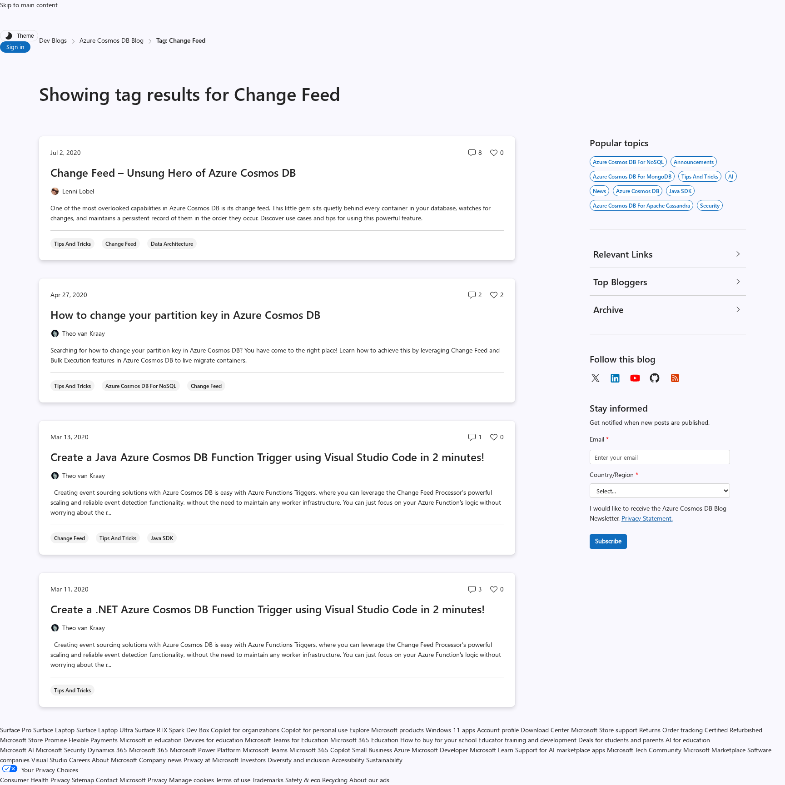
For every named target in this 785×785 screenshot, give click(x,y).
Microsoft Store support (604, 729)
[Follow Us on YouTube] (635, 378)
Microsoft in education (150, 739)
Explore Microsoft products (386, 729)
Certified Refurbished (733, 729)
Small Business (372, 749)
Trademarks (267, 779)
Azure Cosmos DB (637, 190)
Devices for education (213, 739)
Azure (402, 749)
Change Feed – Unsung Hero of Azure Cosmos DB (173, 172)
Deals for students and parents (621, 739)
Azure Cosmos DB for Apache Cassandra (641, 205)
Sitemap (83, 779)
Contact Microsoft (121, 779)
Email (599, 439)
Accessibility (348, 759)
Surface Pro (15, 729)
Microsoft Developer (440, 749)
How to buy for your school (438, 739)
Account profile (498, 729)
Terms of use (233, 779)
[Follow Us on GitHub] (655, 378)
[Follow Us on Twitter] (595, 378)
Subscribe (608, 541)
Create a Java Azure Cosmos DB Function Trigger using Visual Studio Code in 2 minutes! (267, 456)
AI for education (688, 739)
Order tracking (682, 729)
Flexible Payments (93, 739)
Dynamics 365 (107, 749)
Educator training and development (527, 739)
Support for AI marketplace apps (560, 749)
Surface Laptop (54, 729)
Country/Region (614, 474)
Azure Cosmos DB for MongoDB (632, 176)
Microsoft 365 (148, 749)
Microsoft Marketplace (714, 749)
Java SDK (680, 190)
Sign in (15, 46)
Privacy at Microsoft (211, 759)
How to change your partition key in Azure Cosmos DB (185, 314)
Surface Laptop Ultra (104, 729)
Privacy (158, 779)
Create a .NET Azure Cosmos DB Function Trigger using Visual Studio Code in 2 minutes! (267, 608)
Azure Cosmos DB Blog (111, 40)
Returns (650, 729)
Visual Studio (49, 759)
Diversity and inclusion (299, 759)
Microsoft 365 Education (364, 739)
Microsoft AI (17, 749)
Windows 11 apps (450, 729)
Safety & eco (302, 779)
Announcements (694, 161)
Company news (160, 759)
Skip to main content (29, 4)
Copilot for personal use (314, 729)
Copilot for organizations (245, 729)
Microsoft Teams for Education (286, 739)
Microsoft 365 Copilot (319, 749)
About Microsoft (114, 759)
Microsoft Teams (265, 749)
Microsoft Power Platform (205, 749)
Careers (79, 759)
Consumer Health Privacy (35, 779)
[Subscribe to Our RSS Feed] (675, 378)
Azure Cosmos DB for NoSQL (628, 161)
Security (710, 205)
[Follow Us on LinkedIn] (615, 378)
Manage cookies (191, 779)
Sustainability (384, 759)
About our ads (369, 779)
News (599, 190)
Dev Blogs (53, 40)
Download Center (545, 729)
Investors (253, 759)
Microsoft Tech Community (644, 749)
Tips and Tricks (699, 176)
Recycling (335, 779)
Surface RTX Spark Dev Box (172, 729)
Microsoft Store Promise (33, 739)
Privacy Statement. (647, 518)
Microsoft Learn (491, 749)
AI (731, 176)
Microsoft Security (61, 749)
